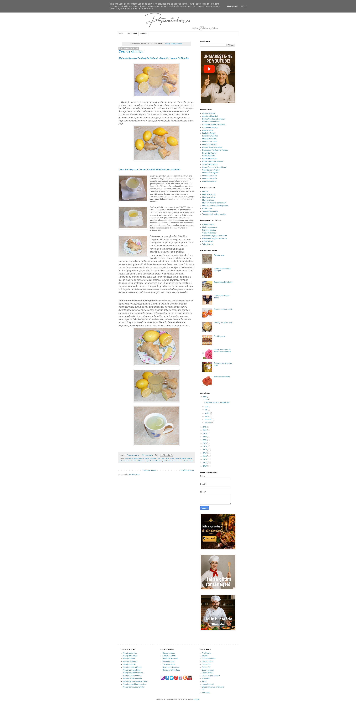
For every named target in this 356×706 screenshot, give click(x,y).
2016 (205, 456)
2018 (205, 450)
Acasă (121, 34)
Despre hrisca (207, 673)
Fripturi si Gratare (208, 133)
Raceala (142, 461)
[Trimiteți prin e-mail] (161, 455)
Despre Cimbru (207, 662)
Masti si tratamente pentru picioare (215, 206)
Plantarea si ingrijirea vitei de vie (214, 238)
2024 (205, 430)
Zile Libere (206, 693)
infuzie (172, 458)
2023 (205, 433)
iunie (207, 406)
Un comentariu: (147, 455)
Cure (158, 458)
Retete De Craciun (209, 153)
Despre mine (132, 34)
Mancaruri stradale (209, 144)
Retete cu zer (207, 208)
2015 (205, 459)
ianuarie (208, 423)
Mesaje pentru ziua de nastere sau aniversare (222, 351)
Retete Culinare (168, 461)
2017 (205, 453)
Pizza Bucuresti (168, 662)
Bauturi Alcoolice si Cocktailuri (213, 119)
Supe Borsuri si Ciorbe (210, 170)
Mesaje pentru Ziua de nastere (134, 684)
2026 (205, 397)
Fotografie (206, 678)
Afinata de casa (208, 224)
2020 (205, 443)
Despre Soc (206, 664)
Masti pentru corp (208, 194)
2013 (205, 466)
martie (207, 416)
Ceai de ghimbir (131, 51)
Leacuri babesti (208, 684)
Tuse (191, 461)
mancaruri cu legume (210, 173)
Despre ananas (208, 670)
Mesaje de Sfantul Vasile (132, 678)
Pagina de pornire (149, 470)
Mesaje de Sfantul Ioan (131, 670)
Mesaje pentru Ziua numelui (133, 687)
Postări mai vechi (187, 470)
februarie (208, 420)
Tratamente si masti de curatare (214, 214)
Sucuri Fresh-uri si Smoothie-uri (214, 167)
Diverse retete (207, 130)
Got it (244, 6)
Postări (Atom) (134, 474)
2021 (205, 440)
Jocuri (204, 681)
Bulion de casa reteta (222, 377)
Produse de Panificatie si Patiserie (215, 150)
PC (203, 690)
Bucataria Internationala (211, 122)
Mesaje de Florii (129, 659)
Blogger (196, 699)
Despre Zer (206, 667)
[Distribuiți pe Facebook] (169, 455)
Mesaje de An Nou (130, 653)
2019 (205, 446)
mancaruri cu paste (209, 176)
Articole (205, 656)
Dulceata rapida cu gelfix (223, 309)
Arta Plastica (206, 653)
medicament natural (132, 461)
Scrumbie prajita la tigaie (223, 282)
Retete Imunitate (208, 156)
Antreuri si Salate (208, 113)
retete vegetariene (209, 181)
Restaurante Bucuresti (171, 667)
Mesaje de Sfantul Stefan (132, 676)
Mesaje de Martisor (130, 662)
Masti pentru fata (208, 197)
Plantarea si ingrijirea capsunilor (214, 236)
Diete (162, 458)
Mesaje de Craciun (130, 656)
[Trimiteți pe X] (166, 455)
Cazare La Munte (169, 656)
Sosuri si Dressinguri (210, 164)
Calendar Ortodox (208, 659)
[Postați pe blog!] (163, 455)
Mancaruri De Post (209, 139)
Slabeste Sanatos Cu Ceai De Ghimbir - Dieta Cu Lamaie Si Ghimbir (153, 58)
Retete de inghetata (209, 159)
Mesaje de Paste (129, 664)
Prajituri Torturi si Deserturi (212, 147)
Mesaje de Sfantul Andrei (132, 667)
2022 (205, 437)
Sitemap (143, 34)
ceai (126, 458)
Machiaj (205, 191)
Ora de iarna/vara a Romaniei (213, 687)
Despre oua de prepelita (211, 676)
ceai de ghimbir (133, 458)
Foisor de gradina (209, 230)
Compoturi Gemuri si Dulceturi (213, 125)
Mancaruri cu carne (209, 142)
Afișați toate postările (173, 44)
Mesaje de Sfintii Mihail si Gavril (135, 681)
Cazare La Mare (169, 653)
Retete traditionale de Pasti (212, 161)
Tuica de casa (207, 244)
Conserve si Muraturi (210, 127)
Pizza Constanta (169, 664)
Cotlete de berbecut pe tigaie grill (216, 402)
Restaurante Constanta (171, 670)
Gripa (167, 458)
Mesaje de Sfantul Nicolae (133, 673)
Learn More (232, 6)
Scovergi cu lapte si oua (223, 323)
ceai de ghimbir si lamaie (147, 458)
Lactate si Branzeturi (210, 136)
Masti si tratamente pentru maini (214, 203)
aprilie (207, 413)
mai (206, 410)
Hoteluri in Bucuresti (170, 659)
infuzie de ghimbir (180, 458)
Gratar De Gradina (209, 233)
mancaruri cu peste (209, 178)
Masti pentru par (208, 200)
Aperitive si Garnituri (210, 116)
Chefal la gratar (219, 336)
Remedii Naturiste (156, 461)
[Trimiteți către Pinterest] (171, 455)
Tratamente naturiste (181, 461)
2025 (205, 427)
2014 (205, 463)
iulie (206, 400)
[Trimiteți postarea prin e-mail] (156, 455)
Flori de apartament (209, 227)
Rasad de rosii (207, 241)
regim (147, 461)
